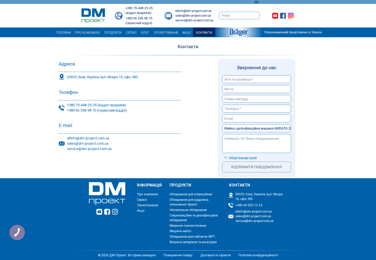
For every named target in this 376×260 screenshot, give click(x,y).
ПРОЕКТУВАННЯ (166, 33)
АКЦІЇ (187, 33)
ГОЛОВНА (63, 33)
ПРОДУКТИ (113, 33)
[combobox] (239, 15)
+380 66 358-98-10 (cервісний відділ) (97, 110)
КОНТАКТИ (204, 33)
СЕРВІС (131, 33)
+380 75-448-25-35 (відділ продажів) (96, 105)
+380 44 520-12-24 (248, 205)
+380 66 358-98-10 (139, 18)
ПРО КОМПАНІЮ (87, 33)
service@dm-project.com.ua (194, 20)
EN (256, 2)
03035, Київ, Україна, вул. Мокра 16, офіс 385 (102, 77)
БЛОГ (145, 33)
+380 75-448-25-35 (139, 8)
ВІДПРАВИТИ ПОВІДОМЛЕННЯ (256, 167)
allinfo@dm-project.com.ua (193, 11)
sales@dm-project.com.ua (193, 15)
